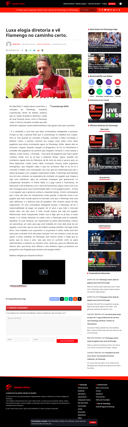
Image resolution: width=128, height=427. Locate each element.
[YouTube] (105, 9)
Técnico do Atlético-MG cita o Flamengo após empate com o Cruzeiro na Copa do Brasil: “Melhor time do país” (103, 66)
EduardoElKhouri (19, 286)
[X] (102, 9)
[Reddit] (113, 9)
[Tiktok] (91, 93)
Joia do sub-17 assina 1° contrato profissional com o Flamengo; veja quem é (104, 147)
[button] (93, 422)
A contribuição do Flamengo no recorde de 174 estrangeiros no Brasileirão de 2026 (104, 46)
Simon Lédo (16, 44)
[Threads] (119, 9)
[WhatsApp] (116, 9)
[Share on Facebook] (22, 50)
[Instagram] (111, 9)
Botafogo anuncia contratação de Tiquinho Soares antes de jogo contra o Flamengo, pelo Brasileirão (104, 168)
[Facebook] (100, 9)
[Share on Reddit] (38, 50)
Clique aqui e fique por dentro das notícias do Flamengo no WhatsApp (48, 10)
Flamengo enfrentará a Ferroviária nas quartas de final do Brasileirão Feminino (103, 196)
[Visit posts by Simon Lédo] (9, 44)
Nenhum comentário (43, 44)
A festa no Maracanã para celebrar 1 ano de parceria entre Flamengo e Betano (104, 217)
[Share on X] (26, 50)
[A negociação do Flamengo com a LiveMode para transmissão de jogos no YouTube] (104, 113)
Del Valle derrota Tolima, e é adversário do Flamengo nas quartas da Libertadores (104, 265)
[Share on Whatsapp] (30, 50)
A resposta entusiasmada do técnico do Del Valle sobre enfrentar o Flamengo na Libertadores (104, 243)
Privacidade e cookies (39, 421)
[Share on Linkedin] (34, 50)
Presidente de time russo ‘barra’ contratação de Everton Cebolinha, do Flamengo (103, 356)
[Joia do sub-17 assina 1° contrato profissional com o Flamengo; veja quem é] (104, 143)
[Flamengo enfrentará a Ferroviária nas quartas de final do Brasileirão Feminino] (104, 192)
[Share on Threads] (42, 50)
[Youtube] (117, 83)
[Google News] (108, 9)
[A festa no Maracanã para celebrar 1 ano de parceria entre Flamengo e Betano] (104, 213)
